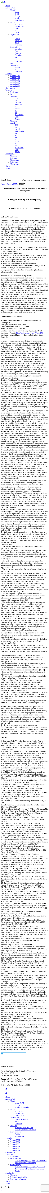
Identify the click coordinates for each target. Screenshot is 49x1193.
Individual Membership (18, 1177)
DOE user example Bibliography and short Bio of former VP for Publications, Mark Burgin (30, 1169)
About (12, 1101)
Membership (9, 1173)
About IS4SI (10, 1099)
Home (3, 184)
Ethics (12, 1109)
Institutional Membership (19, 1179)
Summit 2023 (15, 1142)
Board (17, 1122)
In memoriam (19, 1136)
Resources (9, 1154)
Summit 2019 (15, 1146)
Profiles (17, 1134)
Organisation (14, 1117)
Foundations (19, 1113)
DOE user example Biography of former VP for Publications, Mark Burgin (30, 1162)
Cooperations (10, 1152)
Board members (15, 1132)
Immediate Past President (24, 1128)
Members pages (15, 1165)
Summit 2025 (12, 184)
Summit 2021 (15, 1144)
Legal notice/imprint (22, 1107)
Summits (8, 1138)
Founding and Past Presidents (25, 1130)
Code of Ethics (20, 1115)
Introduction (19, 1111)
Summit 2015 (15, 1150)
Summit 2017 (15, 1148)
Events (7, 1183)
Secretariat (18, 1124)
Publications (14, 1156)
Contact (8, 1181)
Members (13, 1175)
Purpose (17, 1105)
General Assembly (21, 1119)
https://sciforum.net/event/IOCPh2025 (30, 333)
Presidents (13, 1126)
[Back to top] (2, 1191)
